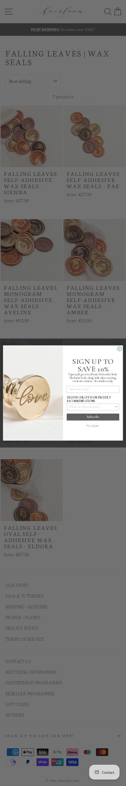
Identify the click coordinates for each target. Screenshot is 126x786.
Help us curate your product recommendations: (89, 399)
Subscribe (93, 416)
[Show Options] (116, 407)
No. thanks (93, 426)
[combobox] (91, 407)
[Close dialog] (119, 349)
